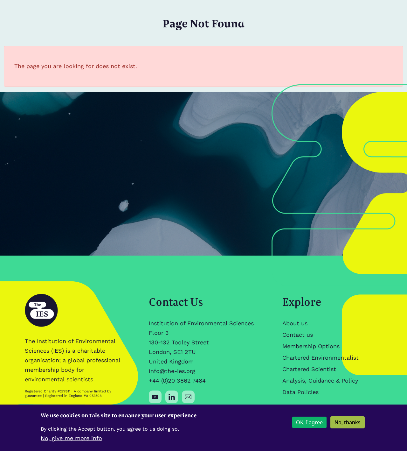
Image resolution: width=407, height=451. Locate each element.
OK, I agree (309, 422)
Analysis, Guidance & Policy (320, 380)
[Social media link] (155, 397)
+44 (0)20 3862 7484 (177, 380)
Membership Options (311, 346)
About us (294, 323)
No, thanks (348, 422)
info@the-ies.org (172, 371)
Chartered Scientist (309, 369)
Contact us (297, 334)
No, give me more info (71, 438)
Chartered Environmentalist (320, 357)
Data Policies (300, 392)
